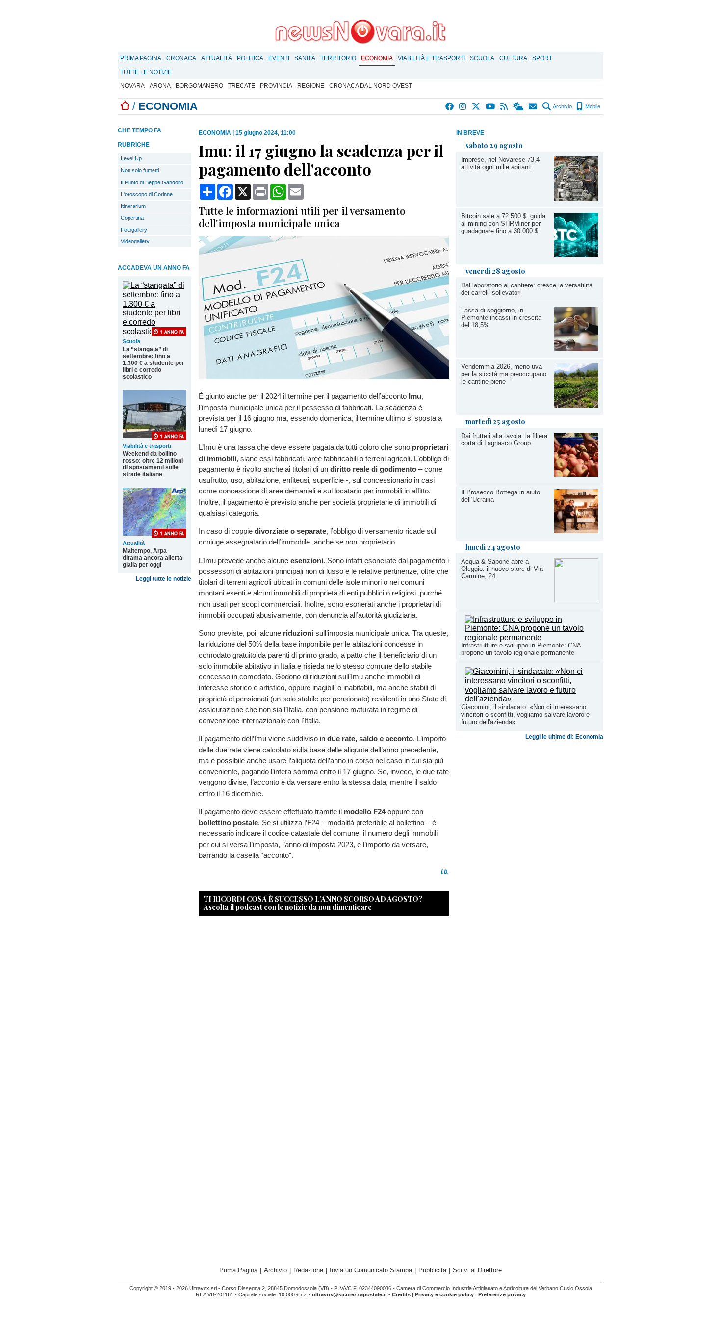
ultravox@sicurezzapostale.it (349, 1294)
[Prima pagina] (125, 106)
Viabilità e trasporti (431, 58)
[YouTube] (491, 106)
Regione (310, 85)
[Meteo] (518, 106)
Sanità (304, 58)
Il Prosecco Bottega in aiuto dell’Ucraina (500, 496)
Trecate (241, 85)
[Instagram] (463, 106)
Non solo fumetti (140, 170)
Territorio (338, 58)
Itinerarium (133, 206)
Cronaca (181, 58)
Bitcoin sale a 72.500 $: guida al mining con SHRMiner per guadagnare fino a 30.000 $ (503, 223)
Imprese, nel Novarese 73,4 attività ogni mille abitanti (500, 163)
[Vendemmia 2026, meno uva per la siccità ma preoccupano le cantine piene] (576, 405)
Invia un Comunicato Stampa (371, 1270)
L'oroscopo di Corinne (147, 194)
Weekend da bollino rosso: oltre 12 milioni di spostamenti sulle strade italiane (153, 464)
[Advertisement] (529, 821)
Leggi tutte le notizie (163, 578)
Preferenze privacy (502, 1294)
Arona (160, 85)
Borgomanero (199, 85)
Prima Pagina (140, 58)
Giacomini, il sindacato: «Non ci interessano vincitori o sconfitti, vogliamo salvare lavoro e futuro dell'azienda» (525, 714)
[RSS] (504, 106)
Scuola (482, 58)
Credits (401, 1294)
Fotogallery (134, 230)
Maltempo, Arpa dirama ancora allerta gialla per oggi (152, 557)
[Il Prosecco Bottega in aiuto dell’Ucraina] (576, 530)
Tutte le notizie (146, 72)
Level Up (131, 158)
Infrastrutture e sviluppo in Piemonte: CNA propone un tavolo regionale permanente (521, 649)
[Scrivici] (533, 106)
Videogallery (135, 241)
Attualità (216, 58)
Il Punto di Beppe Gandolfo (152, 182)
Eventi (278, 58)
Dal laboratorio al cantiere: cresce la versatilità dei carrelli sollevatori (526, 289)
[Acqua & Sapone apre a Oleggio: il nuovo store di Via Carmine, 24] (576, 599)
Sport (542, 58)
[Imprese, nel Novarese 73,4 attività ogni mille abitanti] (576, 198)
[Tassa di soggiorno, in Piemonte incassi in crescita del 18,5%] (576, 348)
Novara (132, 85)
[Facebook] (450, 106)
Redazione (308, 1270)
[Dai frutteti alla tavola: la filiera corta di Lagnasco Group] (576, 474)
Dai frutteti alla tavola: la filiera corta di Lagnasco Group (504, 439)
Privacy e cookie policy (444, 1294)
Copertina (132, 218)
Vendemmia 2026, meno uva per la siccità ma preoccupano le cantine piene (503, 374)
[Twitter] (476, 106)
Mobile (592, 106)
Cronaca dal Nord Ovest (370, 85)
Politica (250, 58)
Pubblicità (432, 1270)
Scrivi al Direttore (477, 1270)
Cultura (513, 58)
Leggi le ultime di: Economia (564, 736)
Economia (377, 58)
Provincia (276, 85)
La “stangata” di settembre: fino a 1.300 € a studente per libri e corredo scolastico (153, 363)
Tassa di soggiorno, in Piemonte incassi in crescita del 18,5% (501, 318)
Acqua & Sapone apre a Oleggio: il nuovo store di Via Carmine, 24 (502, 569)
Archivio (562, 106)
